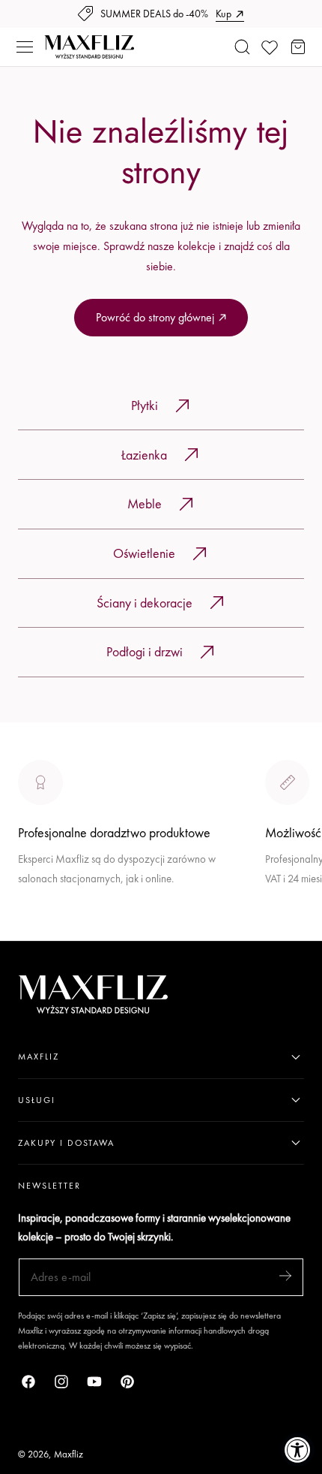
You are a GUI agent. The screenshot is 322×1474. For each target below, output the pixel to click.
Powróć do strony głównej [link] (155, 317)
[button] (24, 47)
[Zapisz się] (285, 1276)
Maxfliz (68, 1454)
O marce (39, 931)
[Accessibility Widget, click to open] (298, 1449)
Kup (223, 13)
